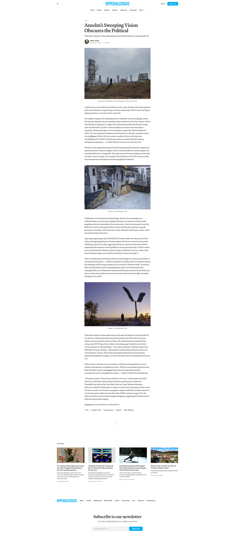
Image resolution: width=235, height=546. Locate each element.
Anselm (87, 404)
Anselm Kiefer (96, 410)
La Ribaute (92, 136)
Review (118, 410)
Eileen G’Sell (94, 41)
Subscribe (172, 4)
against (110, 370)
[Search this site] (58, 3)
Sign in (163, 3)
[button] (141, 10)
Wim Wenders (129, 410)
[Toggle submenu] (143, 10)
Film (85, 20)
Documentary (108, 410)
